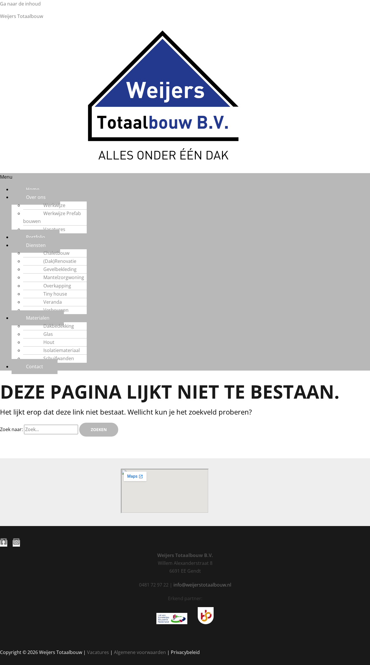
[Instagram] (16, 543)
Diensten (36, 245)
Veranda (52, 302)
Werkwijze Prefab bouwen (52, 217)
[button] (185, 177)
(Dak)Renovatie (59, 261)
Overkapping (57, 286)
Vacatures (54, 229)
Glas (48, 334)
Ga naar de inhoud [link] (20, 4)
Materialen (37, 318)
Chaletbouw (56, 253)
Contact (34, 366)
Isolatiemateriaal (61, 350)
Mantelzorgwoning (63, 277)
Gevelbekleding (60, 269)
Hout (48, 342)
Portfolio (35, 237)
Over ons (36, 197)
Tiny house (55, 294)
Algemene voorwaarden (140, 652)
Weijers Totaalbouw (21, 16)
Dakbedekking (58, 326)
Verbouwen (56, 310)
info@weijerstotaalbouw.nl (202, 585)
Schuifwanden (58, 358)
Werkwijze (54, 205)
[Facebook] (3, 543)
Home (32, 189)
